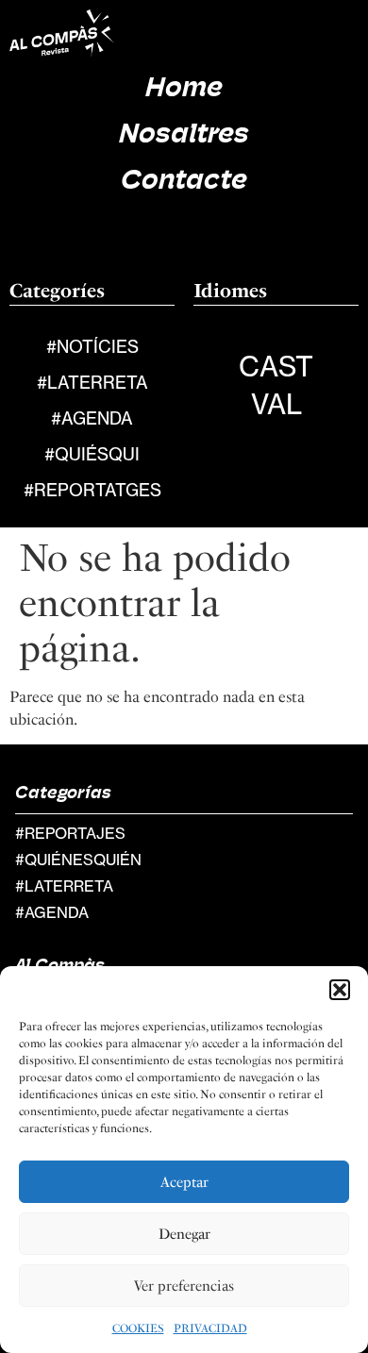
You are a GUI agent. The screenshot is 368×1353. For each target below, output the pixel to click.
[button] (339, 989)
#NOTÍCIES (92, 347)
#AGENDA (92, 418)
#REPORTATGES (92, 490)
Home (184, 89)
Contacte (184, 181)
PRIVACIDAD (210, 1328)
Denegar (184, 1234)
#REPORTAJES (70, 833)
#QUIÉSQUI (92, 454)
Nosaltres (184, 135)
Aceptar (184, 1182)
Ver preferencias (184, 1286)
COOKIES (138, 1328)
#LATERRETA (92, 382)
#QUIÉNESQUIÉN (78, 859)
